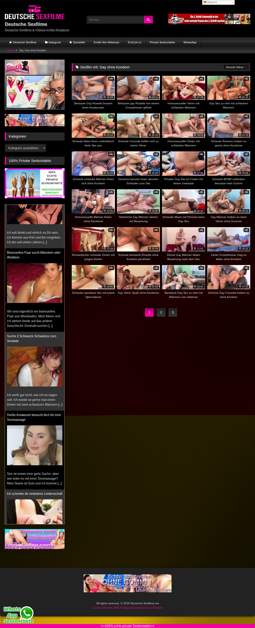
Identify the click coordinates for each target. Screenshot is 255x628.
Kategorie (55, 42)
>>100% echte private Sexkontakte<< (127, 626)
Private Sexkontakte (162, 42)
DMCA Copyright (124, 612)
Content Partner (102, 612)
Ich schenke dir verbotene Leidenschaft (34, 450)
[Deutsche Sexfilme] (35, 13)
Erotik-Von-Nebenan (106, 42)
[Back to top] (242, 616)
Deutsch (212, 2)
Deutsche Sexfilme (24, 42)
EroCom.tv (134, 42)
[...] (50, 282)
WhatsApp (189, 42)
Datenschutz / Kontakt (149, 612)
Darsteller (79, 42)
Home (10, 50)
